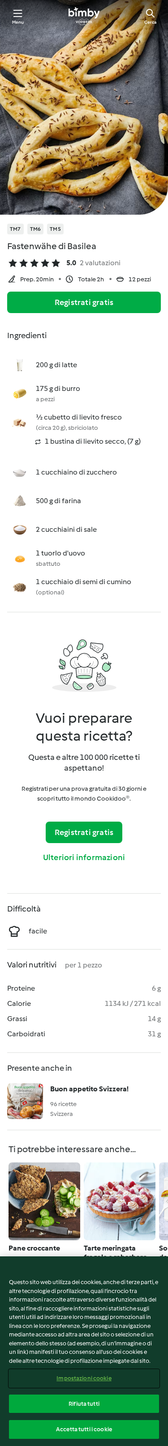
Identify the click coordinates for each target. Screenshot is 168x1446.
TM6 (35, 229)
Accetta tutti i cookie (84, 1429)
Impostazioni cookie (83, 1378)
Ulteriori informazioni (84, 857)
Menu (18, 22)
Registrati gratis (84, 302)
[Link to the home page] (84, 16)
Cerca (150, 22)
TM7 (15, 229)
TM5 (55, 229)
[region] (84, 1351)
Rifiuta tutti (84, 1403)
